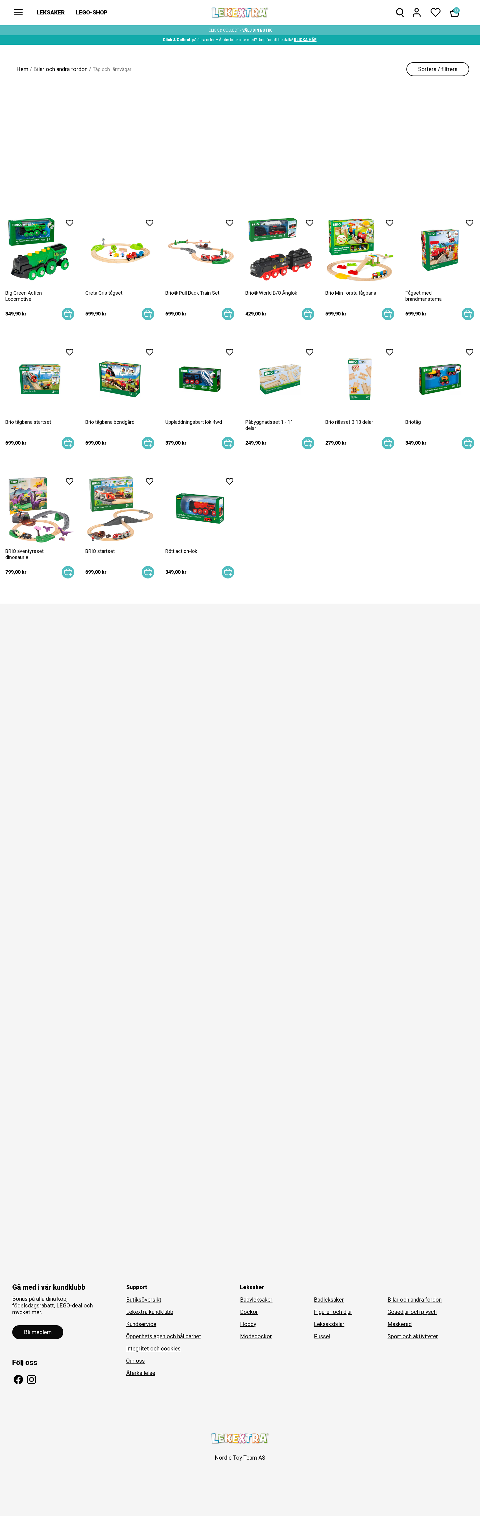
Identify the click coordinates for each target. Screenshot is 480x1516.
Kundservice (141, 1324)
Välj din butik (257, 30)
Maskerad (400, 1324)
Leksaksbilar (329, 1324)
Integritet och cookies (153, 1348)
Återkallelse (140, 1373)
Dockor (249, 1312)
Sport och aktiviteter (413, 1336)
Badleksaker (329, 1299)
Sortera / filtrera (438, 69)
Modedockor (256, 1336)
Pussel (322, 1336)
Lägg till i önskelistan (69, 225)
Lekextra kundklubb (149, 1312)
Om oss (135, 1360)
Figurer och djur (333, 1312)
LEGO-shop (92, 12)
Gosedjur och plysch (412, 1312)
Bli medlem (38, 1332)
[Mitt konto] (417, 13)
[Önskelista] (435, 13)
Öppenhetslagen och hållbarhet (163, 1336)
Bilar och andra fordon (60, 69)
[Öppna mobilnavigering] (18, 13)
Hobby (248, 1324)
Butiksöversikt (143, 1299)
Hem (22, 69)
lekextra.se (240, 13)
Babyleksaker (256, 1299)
